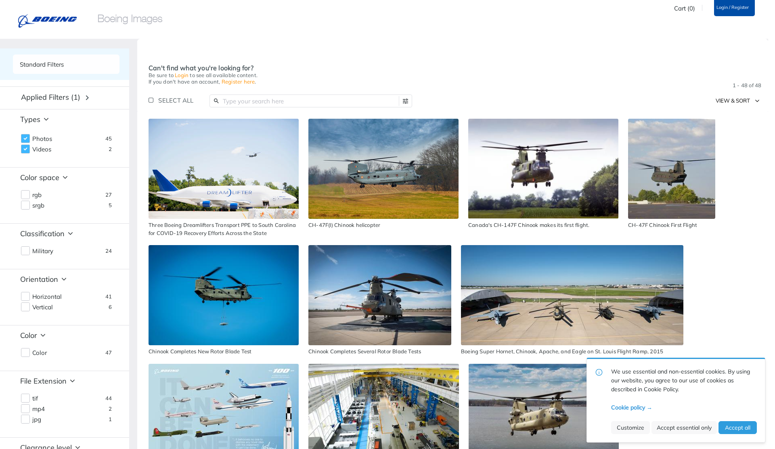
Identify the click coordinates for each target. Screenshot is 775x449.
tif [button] (35, 398)
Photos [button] (42, 139)
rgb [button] (37, 195)
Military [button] (42, 251)
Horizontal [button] (47, 296)
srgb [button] (38, 205)
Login (182, 75)
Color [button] (39, 353)
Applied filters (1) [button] (50, 97)
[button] (405, 101)
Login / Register (732, 7)
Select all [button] (175, 100)
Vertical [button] (42, 307)
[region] (224, 169)
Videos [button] (41, 149)
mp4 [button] (38, 409)
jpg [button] (36, 419)
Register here (238, 81)
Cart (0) (684, 8)
